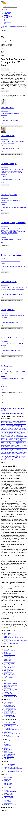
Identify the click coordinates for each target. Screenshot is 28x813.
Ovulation (6, 789)
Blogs (5, 676)
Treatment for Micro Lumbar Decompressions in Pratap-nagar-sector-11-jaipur (14, 448)
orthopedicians (11, 26)
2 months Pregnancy (9, 797)
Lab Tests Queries (8, 677)
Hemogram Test (8, 726)
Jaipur (16, 26)
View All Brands (8, 742)
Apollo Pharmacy (8, 672)
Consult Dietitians (8, 712)
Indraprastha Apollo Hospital (11, 767)
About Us (6, 649)
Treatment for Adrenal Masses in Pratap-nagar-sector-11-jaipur (12, 458)
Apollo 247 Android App (10, 662)
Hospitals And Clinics (9, 673)
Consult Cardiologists (9, 711)
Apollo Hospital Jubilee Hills (11, 764)
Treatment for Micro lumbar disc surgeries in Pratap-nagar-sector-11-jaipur (13, 451)
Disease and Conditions (9, 674)
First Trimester (7, 784)
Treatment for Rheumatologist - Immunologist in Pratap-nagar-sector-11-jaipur (14, 453)
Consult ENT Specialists (10, 713)
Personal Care (7, 745)
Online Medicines (8, 686)
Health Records (7, 17)
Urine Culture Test (8, 732)
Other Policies (7, 660)
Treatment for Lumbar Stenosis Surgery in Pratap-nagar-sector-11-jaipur (13, 446)
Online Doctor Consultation (10, 683)
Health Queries (7, 653)
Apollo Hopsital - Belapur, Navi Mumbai (14, 770)
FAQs (5, 652)
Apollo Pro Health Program (10, 689)
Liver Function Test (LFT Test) (11, 736)
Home (2, 26)
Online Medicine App (9, 670)
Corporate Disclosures (9, 664)
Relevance (5, 70)
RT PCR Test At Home (9, 722)
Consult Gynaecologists (9, 708)
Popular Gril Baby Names (10, 804)
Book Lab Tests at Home (10, 724)
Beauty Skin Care (8, 751)
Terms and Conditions (9, 655)
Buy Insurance (7, 22)
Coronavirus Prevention (9, 754)
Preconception (7, 779)
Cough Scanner (7, 688)
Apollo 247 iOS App (9, 663)
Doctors (6, 26)
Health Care (7, 744)
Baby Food (6, 800)
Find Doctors (7, 13)
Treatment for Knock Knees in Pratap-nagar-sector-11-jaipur (13, 431)
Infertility (6, 790)
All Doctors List (8, 693)
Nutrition (6, 748)
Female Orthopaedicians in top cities (12, 413)
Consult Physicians (8, 703)
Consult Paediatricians (9, 706)
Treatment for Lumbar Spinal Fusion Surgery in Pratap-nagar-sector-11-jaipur (14, 444)
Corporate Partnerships (9, 666)
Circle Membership (8, 16)
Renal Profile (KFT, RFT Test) (11, 725)
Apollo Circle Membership (10, 685)
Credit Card (6, 20)
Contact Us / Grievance (9, 650)
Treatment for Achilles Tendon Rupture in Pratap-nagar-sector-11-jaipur (13, 425)
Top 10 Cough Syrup (9, 633)
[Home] (3, 4)
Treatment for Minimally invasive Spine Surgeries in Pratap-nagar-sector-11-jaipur (14, 438)
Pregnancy (6, 780)
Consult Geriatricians (9, 715)
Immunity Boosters (8, 752)
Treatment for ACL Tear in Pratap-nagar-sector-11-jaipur (12, 434)
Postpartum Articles (8, 794)
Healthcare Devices (8, 750)
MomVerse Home (8, 777)
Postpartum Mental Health (10, 791)
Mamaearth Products (9, 758)
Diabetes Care (7, 755)
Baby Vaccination (8, 801)
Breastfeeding (7, 798)
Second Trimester (8, 786)
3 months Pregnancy (9, 796)
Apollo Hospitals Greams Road (11, 765)
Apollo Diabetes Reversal (10, 695)
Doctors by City (8, 692)
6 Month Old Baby (8, 803)
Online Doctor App (8, 669)
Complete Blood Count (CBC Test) (12, 734)
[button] (14, 417)
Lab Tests (6, 15)
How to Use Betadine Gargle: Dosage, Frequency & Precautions (13, 635)
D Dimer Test (7, 731)
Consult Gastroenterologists (10, 709)
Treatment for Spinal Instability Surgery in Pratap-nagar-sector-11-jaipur (13, 455)
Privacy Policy (7, 659)
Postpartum (6, 781)
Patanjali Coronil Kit (9, 757)
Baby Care (6, 747)
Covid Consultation (8, 702)
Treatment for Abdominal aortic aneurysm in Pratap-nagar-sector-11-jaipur (12, 440)
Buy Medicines (7, 12)
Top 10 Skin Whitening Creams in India (13, 643)
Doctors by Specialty (9, 690)
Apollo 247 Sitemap (9, 667)
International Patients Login (10, 696)
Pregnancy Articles (8, 793)
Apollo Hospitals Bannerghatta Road (13, 768)
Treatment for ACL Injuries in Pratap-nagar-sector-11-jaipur (12, 436)
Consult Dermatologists (9, 705)
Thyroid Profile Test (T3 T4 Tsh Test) (13, 729)
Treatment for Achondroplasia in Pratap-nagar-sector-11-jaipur (12, 423)
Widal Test (6, 735)
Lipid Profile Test (8, 728)
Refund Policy (7, 657)
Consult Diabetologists (9, 716)
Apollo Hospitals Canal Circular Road (13, 771)
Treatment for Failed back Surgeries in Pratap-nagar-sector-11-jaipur (13, 442)
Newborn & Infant (8, 783)
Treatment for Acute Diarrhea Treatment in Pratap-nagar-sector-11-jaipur (13, 429)
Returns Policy (7, 656)
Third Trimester (7, 787)
